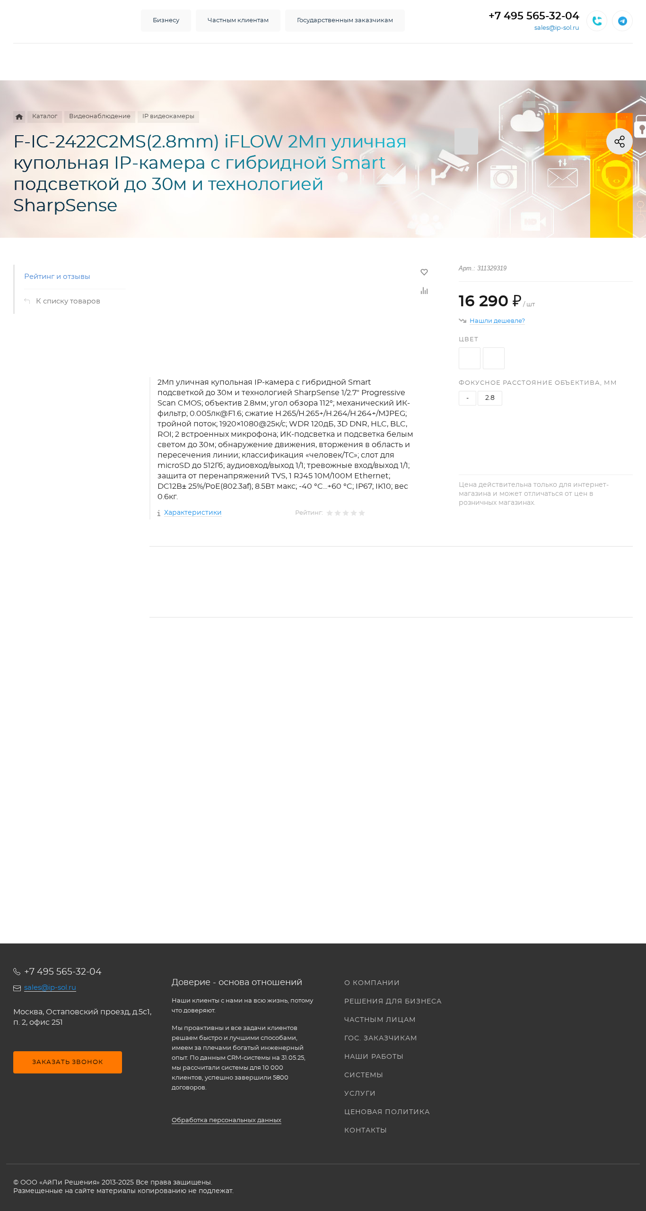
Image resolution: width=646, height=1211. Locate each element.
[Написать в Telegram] (622, 20)
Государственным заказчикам (345, 20)
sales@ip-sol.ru (556, 28)
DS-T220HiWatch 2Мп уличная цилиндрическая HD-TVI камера (265, 774)
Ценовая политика (387, 1112)
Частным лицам (380, 1020)
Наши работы (374, 1057)
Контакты (365, 1130)
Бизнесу (166, 20)
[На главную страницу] (67, 21)
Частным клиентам (238, 20)
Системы (364, 1075)
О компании (372, 983)
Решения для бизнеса (393, 1001)
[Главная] (19, 117)
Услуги (360, 1093)
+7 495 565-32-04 (534, 16)
